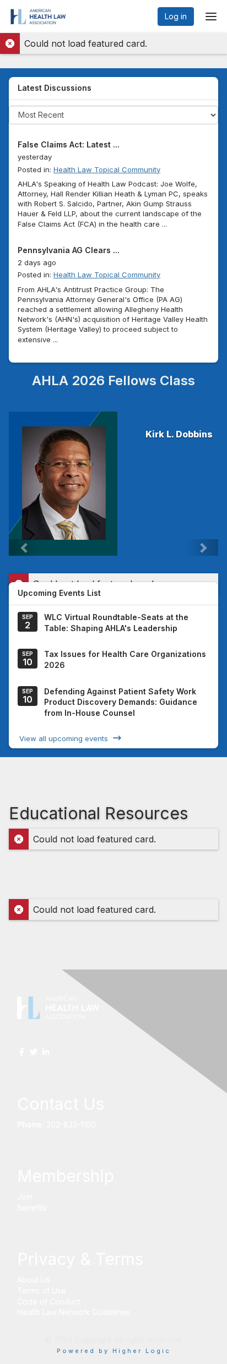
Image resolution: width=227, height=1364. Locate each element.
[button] (24, 547)
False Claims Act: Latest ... (69, 144)
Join (25, 1196)
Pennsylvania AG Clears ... (69, 250)
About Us (33, 1279)
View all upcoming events (63, 737)
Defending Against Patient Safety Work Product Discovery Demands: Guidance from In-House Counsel (120, 702)
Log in (176, 16)
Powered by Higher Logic (114, 1351)
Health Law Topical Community (106, 169)
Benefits (32, 1207)
